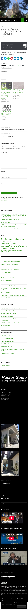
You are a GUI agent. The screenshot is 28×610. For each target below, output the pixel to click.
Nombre (3, 171)
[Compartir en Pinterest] (11, 58)
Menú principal (26, 20)
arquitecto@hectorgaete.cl (7, 400)
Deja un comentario (14, 36)
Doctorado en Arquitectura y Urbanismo (10, 228)
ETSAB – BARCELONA (6, 272)
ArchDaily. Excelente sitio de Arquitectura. (10, 261)
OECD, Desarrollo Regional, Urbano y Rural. (11, 322)
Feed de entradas (5, 498)
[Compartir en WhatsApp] (8, 58)
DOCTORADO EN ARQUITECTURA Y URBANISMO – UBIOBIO (6, 113)
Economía (18, 244)
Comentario (4, 152)
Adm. (7, 36)
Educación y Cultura (7, 248)
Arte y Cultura (3, 241)
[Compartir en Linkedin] (15, 58)
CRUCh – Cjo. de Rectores (7, 338)
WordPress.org (4, 503)
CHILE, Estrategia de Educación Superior (10, 219)
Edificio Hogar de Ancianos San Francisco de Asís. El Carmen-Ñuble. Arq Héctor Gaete (14, 135)
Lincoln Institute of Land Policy (8, 275)
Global (15, 248)
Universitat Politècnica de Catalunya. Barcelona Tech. (13, 356)
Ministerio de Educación (6, 346)
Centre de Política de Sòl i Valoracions (9, 264)
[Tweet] (5, 58)
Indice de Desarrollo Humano (7, 316)
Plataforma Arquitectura (6, 280)
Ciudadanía (10, 241)
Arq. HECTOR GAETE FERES (9, 20)
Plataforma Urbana (5, 283)
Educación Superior (18, 246)
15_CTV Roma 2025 (5, 222)
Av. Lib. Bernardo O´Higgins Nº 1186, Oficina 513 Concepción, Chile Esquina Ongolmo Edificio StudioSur (7, 395)
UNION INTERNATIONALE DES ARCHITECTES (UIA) (13, 295)
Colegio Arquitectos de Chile (7, 267)
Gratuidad (19, 248)
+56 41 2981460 (4, 399)
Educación (5, 246)
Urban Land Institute (5, 297)
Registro (3, 493)
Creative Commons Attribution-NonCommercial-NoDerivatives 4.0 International (13, 587)
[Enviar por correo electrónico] (18, 58)
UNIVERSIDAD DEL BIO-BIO (7, 353)
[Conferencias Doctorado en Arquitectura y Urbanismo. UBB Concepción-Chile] (18, 85)
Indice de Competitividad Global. (8, 313)
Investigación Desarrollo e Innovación (9, 250)
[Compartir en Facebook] (2, 58)
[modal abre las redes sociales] (21, 58)
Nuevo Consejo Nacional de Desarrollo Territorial (12, 128)
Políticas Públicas (6, 252)
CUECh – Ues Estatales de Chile (8, 341)
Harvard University (5, 343)
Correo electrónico (6, 177)
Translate (11, 577)
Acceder (3, 495)
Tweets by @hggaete (5, 365)
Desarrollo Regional (8, 244)
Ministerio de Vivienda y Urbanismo (9, 277)
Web (2, 183)
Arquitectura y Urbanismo (7, 26)
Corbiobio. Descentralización (7, 310)
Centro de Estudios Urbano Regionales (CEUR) (11, 308)
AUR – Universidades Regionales (8, 335)
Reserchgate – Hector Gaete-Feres (9, 285)
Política (20, 250)
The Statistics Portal (5, 292)
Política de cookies (11, 604)
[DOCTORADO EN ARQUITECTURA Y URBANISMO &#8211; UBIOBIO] (6, 108)
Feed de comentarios (5, 501)
